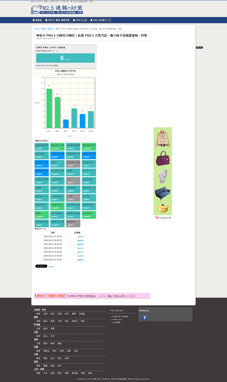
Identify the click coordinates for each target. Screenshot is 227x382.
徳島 (38, 366)
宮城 (60, 314)
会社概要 (117, 322)
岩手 (67, 314)
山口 (52, 358)
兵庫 (69, 351)
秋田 (52, 314)
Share (50, 266)
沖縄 (38, 373)
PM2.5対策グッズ (101, 20)
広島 (67, 358)
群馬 (52, 321)
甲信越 (37, 324)
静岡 (52, 343)
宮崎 (83, 373)
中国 (36, 354)
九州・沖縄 (39, 369)
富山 (45, 336)
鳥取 (45, 358)
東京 (83, 321)
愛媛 (45, 366)
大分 (45, 373)
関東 (43, 29)
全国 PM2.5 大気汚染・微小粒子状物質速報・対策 (112, 379)
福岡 (90, 373)
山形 (45, 314)
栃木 (45, 321)
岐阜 (45, 343)
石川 (52, 336)
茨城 (38, 321)
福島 (38, 314)
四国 (36, 361)
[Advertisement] (92, 283)
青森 (74, 314)
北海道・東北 (40, 310)
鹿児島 (75, 373)
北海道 (82, 314)
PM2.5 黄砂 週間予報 (58, 20)
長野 (52, 328)
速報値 (38, 20)
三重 (38, 343)
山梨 (38, 328)
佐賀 (52, 373)
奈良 (55, 351)
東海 (36, 339)
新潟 (45, 328)
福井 (38, 336)
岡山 (60, 358)
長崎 (67, 373)
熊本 (60, 373)
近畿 (36, 347)
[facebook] (144, 318)
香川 (60, 366)
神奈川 (50, 29)
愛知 (60, 343)
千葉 (60, 321)
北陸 (36, 332)
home (37, 29)
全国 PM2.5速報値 (121, 316)
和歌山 (46, 351)
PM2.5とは (81, 20)
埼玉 (67, 321)
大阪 (76, 351)
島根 (38, 358)
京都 (62, 351)
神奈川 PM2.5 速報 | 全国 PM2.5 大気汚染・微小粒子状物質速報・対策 (58, 9)
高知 (52, 366)
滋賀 (38, 351)
